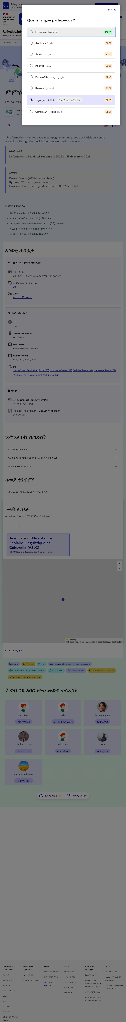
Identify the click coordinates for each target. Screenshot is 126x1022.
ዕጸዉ (110, 9)
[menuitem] (71, 32)
